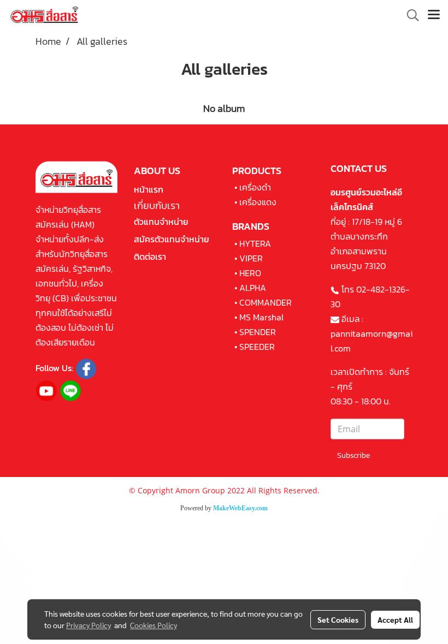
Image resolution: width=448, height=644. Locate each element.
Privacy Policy (88, 625)
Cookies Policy (153, 625)
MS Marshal (261, 317)
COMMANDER (265, 302)
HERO (250, 272)
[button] (409, 15)
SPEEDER (257, 346)
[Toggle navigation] (434, 15)
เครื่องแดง (257, 201)
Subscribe (353, 455)
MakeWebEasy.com (240, 508)
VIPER (251, 258)
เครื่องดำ (255, 187)
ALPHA (252, 287)
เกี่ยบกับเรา (157, 205)
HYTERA (255, 243)
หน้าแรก (148, 189)
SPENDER (257, 331)
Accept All (395, 619)
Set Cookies (337, 619)
